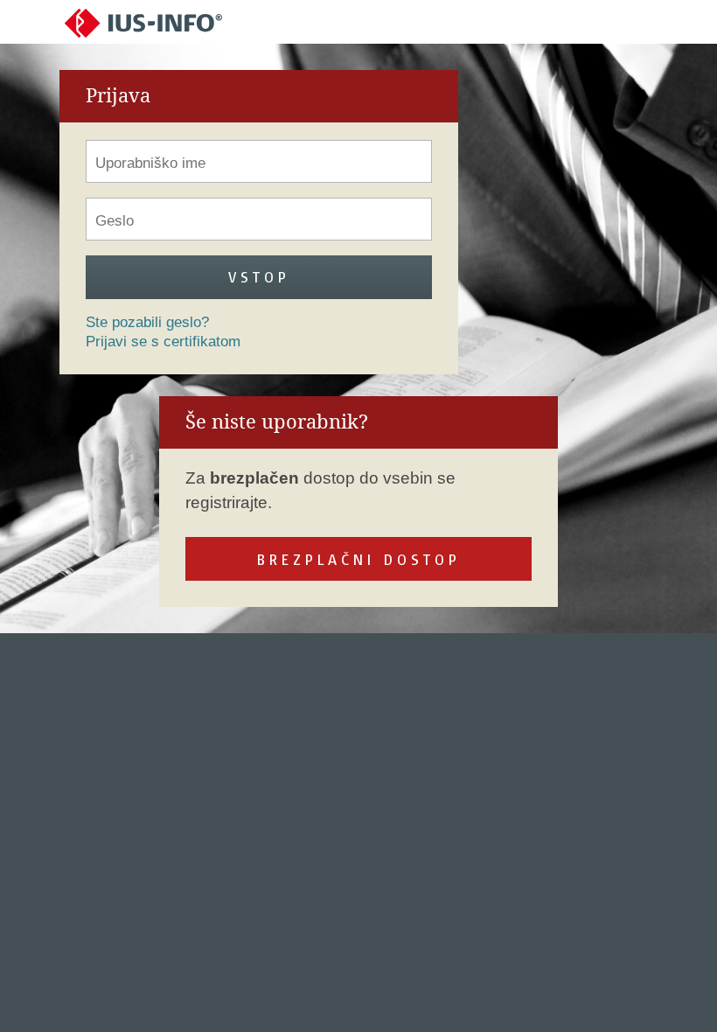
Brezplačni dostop (359, 559)
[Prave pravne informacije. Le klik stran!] (143, 22)
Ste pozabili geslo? (147, 322)
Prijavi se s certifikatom (163, 341)
